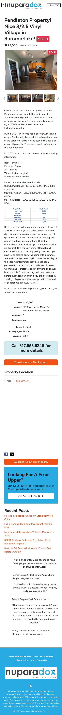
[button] (4, 98)
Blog (32, 660)
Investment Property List (20, 656)
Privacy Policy (21, 660)
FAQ (36, 656)
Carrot (46, 711)
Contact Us (42, 660)
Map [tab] (9, 380)
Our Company (46, 656)
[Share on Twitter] (12, 454)
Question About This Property (31, 362)
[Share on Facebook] (6, 454)
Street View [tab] (22, 380)
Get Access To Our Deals (31, 496)
